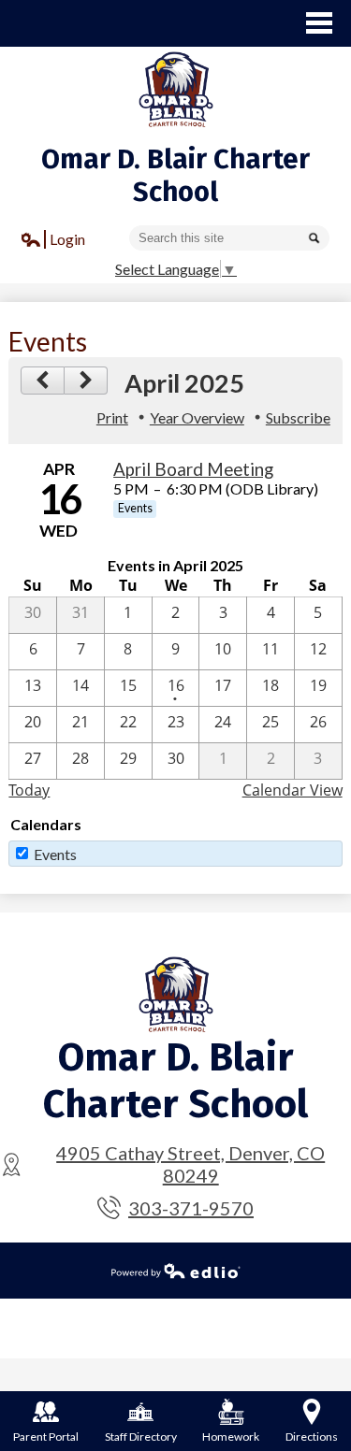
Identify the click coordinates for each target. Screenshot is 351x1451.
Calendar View (292, 790)
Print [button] (112, 417)
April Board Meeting (193, 469)
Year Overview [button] (197, 417)
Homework (230, 1436)
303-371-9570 (191, 1208)
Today (29, 790)
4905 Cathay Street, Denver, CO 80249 (190, 1164)
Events (55, 854)
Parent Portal (46, 1436)
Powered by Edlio (175, 1270)
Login (53, 241)
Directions (311, 1436)
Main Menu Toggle (319, 23)
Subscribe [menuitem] (298, 417)
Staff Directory (141, 1436)
